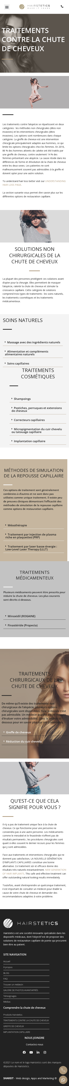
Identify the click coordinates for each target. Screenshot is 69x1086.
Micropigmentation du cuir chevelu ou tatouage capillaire (37, 430)
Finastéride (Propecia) (23, 625)
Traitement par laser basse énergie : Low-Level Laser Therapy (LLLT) (31, 547)
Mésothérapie (17, 525)
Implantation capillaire (29, 441)
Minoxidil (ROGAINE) (21, 616)
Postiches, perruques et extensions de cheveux (37, 409)
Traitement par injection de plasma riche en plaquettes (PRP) (30, 535)
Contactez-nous (34, 1044)
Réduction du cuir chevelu (24, 741)
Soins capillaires (18, 363)
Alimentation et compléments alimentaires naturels (26, 353)
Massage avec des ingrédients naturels (33, 342)
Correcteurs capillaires (29, 420)
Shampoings (22, 399)
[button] (7, 7)
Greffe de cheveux (18, 732)
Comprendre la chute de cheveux (24, 1008)
